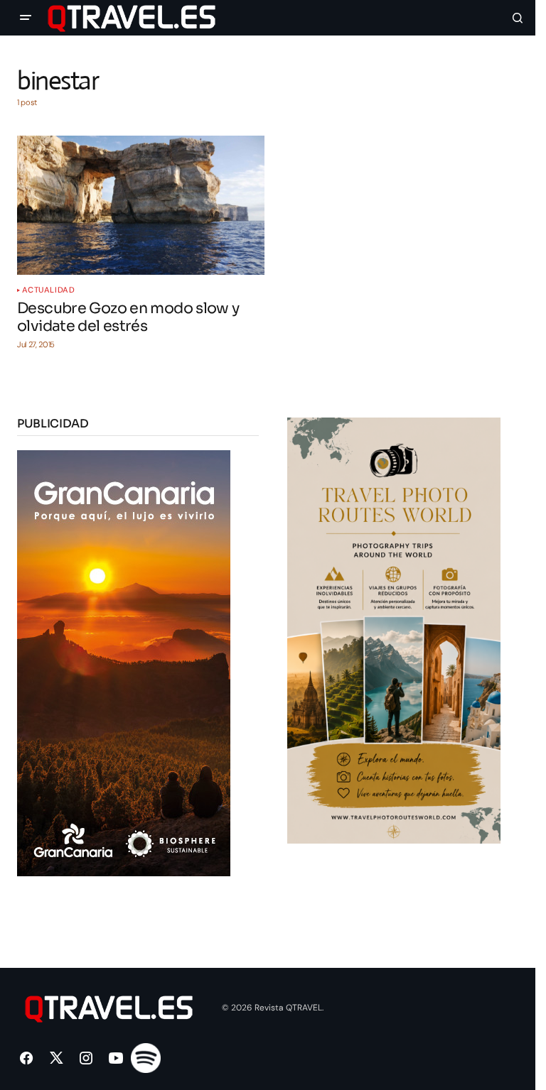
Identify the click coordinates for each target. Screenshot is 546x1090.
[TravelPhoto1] (393, 629)
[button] (25, 17)
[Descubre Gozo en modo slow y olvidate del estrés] (140, 205)
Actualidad (48, 290)
